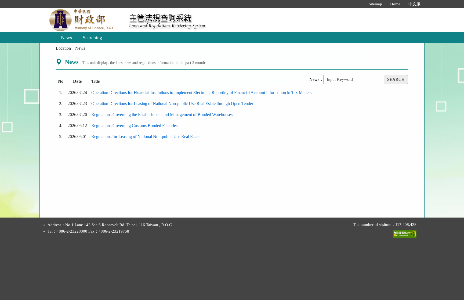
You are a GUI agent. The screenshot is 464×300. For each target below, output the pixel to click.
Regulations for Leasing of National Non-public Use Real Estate (145, 136)
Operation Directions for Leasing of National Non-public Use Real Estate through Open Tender (172, 103)
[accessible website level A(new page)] (404, 233)
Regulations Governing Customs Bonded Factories (134, 125)
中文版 (414, 4)
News (66, 37)
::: (359, 4)
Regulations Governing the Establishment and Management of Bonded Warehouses (162, 114)
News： (316, 79)
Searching (92, 37)
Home (395, 4)
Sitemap (375, 4)
